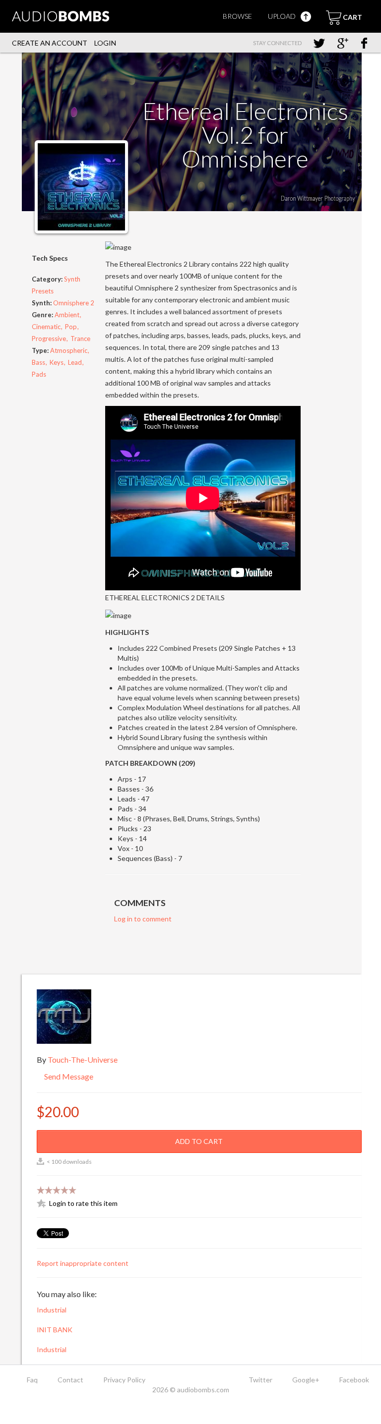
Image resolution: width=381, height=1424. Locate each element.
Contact (70, 1379)
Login (105, 43)
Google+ (305, 1379)
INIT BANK (54, 1329)
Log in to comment (143, 918)
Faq (32, 1379)
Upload (282, 16)
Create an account (49, 43)
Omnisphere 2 (73, 303)
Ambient (67, 315)
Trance (80, 338)
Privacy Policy (124, 1379)
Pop (71, 327)
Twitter (260, 1379)
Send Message (68, 1076)
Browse (237, 16)
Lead (75, 362)
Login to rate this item (83, 1203)
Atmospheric (68, 350)
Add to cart (199, 1141)
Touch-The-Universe (83, 1059)
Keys (57, 362)
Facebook (354, 1379)
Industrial (51, 1310)
